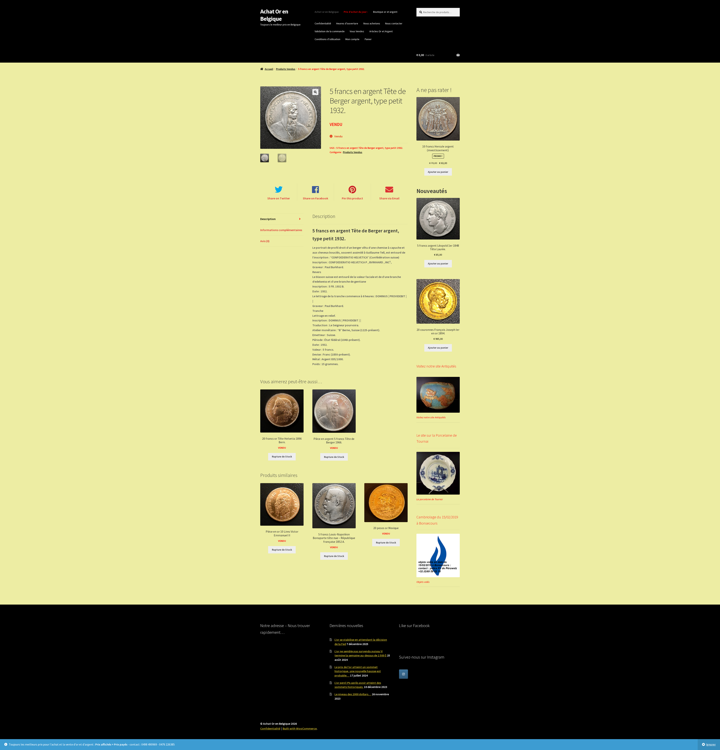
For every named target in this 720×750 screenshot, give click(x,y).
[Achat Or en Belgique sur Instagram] (403, 674)
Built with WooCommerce (300, 728)
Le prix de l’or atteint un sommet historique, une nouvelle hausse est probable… (357, 671)
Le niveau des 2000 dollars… (352, 694)
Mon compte (352, 39)
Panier (368, 39)
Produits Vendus (285, 69)
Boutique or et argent (385, 11)
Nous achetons (371, 23)
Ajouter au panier (438, 172)
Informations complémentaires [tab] (281, 230)
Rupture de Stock (282, 456)
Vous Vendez (357, 31)
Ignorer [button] (711, 744)
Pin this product (352, 198)
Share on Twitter (278, 198)
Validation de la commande (330, 31)
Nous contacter (393, 23)
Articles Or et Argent (381, 31)
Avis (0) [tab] (264, 241)
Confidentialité (323, 23)
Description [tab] (268, 219)
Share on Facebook (315, 198)
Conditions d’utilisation (327, 39)
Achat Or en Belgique (274, 15)
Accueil (269, 69)
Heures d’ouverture (347, 23)
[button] (315, 92)
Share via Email (389, 198)
